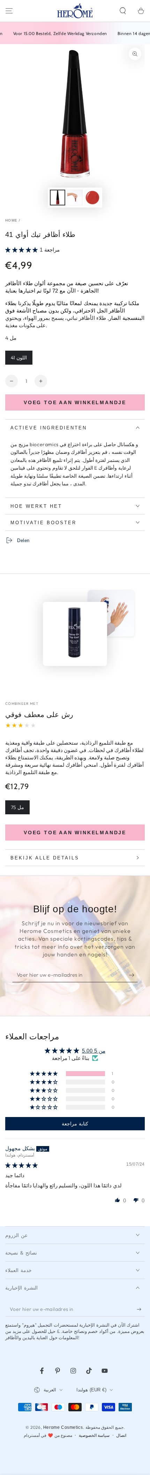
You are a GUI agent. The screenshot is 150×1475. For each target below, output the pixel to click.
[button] (123, 11)
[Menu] (9, 11)
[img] (21, 1165)
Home (11, 220)
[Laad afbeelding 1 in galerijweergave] (57, 197)
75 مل (17, 807)
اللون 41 (19, 357)
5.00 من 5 (93, 1051)
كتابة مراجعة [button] (75, 1123)
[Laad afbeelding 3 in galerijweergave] (92, 197)
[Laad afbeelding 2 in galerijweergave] (75, 197)
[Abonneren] (133, 975)
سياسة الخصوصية (94, 1435)
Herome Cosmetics (63, 1427)
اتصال (121, 1435)
